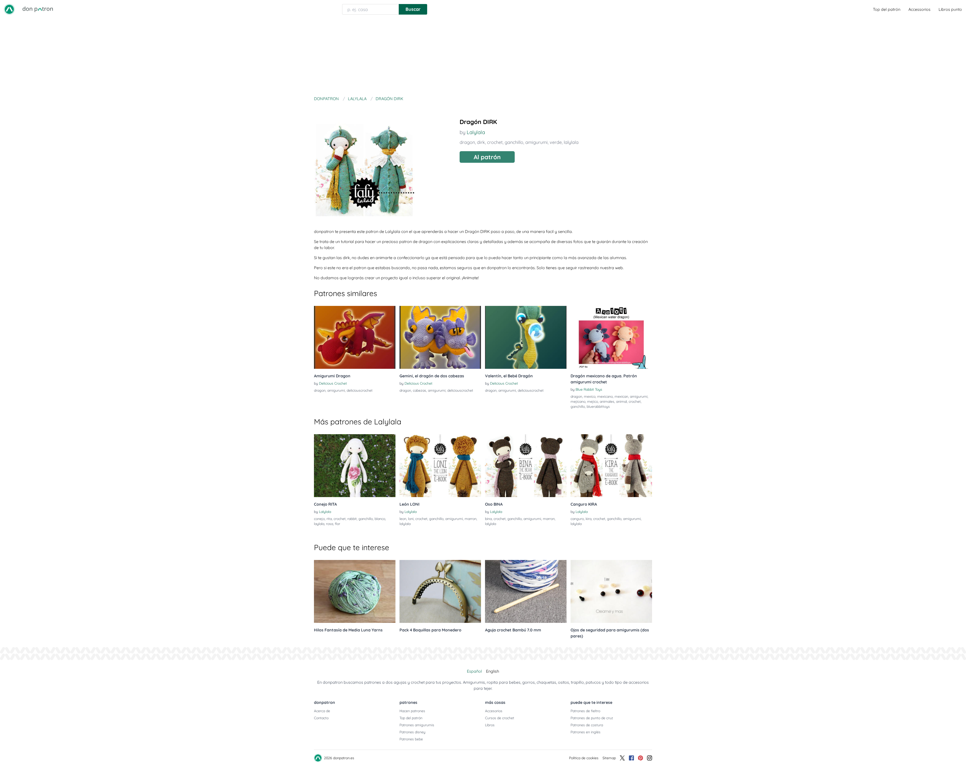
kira (588, 518)
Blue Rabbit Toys (589, 389)
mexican (621, 396)
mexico (589, 396)
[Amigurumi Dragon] (354, 337)
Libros (490, 725)
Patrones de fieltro (585, 711)
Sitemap (609, 758)
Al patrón (487, 157)
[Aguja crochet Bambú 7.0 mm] (526, 591)
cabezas (419, 390)
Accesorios (493, 711)
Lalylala (476, 132)
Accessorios (919, 9)
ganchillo (514, 142)
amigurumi (536, 142)
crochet (495, 142)
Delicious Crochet (333, 383)
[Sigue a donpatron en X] (622, 757)
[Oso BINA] (526, 465)
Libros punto (950, 9)
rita (329, 518)
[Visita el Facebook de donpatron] (631, 757)
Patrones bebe (411, 739)
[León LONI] (440, 465)
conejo (319, 518)
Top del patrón (886, 9)
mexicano (605, 396)
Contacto (321, 718)
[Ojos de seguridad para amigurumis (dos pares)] (611, 591)
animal (621, 401)
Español (474, 671)
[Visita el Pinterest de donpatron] (640, 757)
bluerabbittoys (598, 406)
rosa (329, 523)
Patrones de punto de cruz (592, 718)
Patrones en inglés (585, 732)
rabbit (352, 518)
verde (556, 142)
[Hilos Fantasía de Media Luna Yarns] (354, 591)
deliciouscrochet (360, 390)
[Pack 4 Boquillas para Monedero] (440, 591)
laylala (319, 523)
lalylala (571, 142)
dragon (467, 142)
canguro (577, 518)
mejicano (578, 401)
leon (402, 518)
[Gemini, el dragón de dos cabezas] (440, 337)
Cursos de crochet (499, 718)
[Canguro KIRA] (611, 465)
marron (470, 518)
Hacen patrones (412, 711)
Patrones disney (412, 732)
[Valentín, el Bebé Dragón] (526, 337)
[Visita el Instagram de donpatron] (649, 757)
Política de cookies (583, 758)
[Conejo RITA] (354, 465)
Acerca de (322, 711)
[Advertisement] (483, 56)
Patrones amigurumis (416, 725)
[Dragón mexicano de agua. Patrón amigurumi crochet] (611, 337)
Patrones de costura (587, 725)
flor (337, 523)
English (492, 671)
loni (411, 518)
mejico (592, 401)
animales (607, 401)
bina (488, 518)
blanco (380, 518)
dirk (481, 142)
